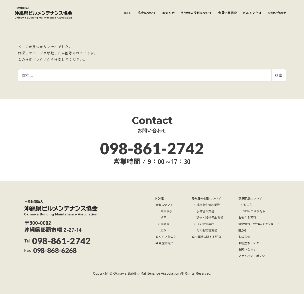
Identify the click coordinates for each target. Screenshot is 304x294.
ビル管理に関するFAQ (206, 236)
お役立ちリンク (248, 243)
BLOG (242, 230)
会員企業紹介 (164, 243)
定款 (163, 230)
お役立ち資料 (247, 217)
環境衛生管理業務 (208, 205)
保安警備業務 (205, 224)
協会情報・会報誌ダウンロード (259, 224)
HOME (159, 198)
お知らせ (244, 236)
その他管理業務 (207, 230)
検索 (278, 75)
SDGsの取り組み (254, 211)
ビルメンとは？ (165, 236)
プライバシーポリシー (253, 256)
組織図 (164, 224)
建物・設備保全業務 (210, 217)
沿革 (163, 217)
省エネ (247, 205)
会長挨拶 (166, 211)
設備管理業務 (205, 211)
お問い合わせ (247, 249)
